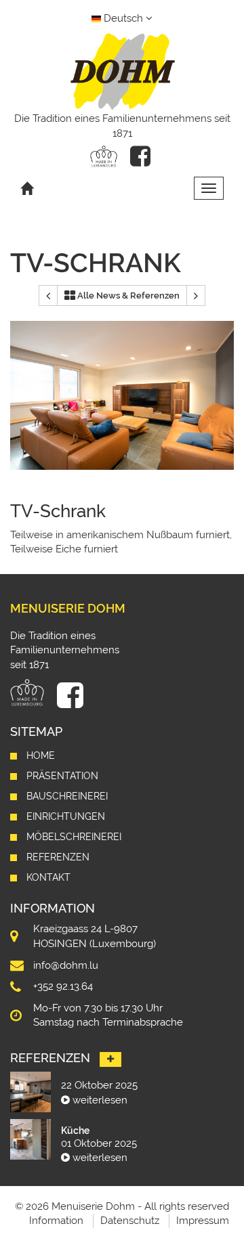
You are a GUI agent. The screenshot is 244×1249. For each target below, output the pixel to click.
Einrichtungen (65, 816)
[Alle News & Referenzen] (110, 1059)
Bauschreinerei (67, 796)
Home (40, 755)
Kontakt (48, 877)
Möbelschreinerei (73, 836)
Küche (75, 1130)
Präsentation (62, 775)
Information (56, 1220)
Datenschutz (129, 1220)
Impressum (202, 1220)
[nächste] (195, 296)
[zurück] (48, 296)
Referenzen (57, 857)
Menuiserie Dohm (67, 608)
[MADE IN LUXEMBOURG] (104, 156)
